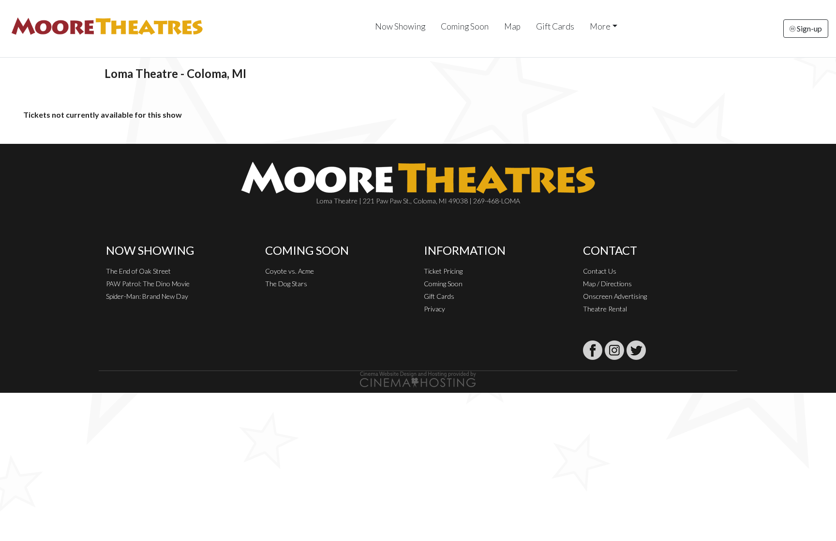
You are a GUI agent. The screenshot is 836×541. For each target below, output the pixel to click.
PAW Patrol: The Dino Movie (148, 283)
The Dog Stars (286, 283)
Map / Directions (607, 283)
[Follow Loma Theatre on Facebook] (592, 350)
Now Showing (400, 26)
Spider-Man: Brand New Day (147, 296)
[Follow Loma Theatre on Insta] (614, 350)
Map (512, 26)
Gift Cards (555, 26)
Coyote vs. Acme (289, 271)
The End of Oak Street (138, 271)
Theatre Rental (605, 309)
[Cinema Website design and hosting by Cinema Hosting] (418, 378)
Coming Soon (465, 26)
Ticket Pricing (443, 271)
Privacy (434, 309)
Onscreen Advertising (615, 296)
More (600, 26)
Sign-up (808, 28)
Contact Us (599, 271)
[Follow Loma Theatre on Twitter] (636, 350)
